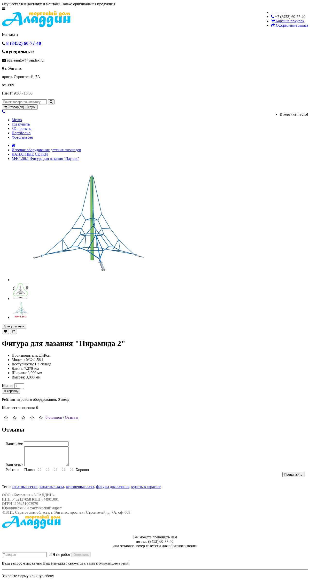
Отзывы (71, 417)
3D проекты (21, 128)
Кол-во (7, 386)
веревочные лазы (80, 487)
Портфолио (21, 133)
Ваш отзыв (14, 465)
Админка (278, 12)
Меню (17, 120)
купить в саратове (146, 487)
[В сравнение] (13, 331)
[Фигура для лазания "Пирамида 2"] (89, 280)
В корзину (11, 391)
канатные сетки (25, 487)
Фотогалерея (22, 137)
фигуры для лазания (112, 487)
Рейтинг (12, 470)
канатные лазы (51, 487)
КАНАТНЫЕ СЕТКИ (30, 154)
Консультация (14, 326)
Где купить (21, 124)
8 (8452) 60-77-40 (23, 43)
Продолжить (293, 474)
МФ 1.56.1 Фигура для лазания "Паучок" (45, 159)
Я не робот (61, 554)
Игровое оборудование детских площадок (46, 150)
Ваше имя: (14, 444)
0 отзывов (54, 417)
